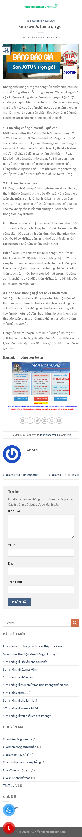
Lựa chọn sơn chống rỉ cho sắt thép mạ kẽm (32, 646)
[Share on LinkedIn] (59, 420)
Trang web (15, 581)
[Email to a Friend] (44, 420)
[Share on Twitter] (37, 420)
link (69, 434)
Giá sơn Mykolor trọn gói (20, 474)
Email (12, 563)
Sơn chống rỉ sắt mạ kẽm (20, 669)
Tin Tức (8, 785)
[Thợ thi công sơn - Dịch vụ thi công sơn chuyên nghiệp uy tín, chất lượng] (41, 5)
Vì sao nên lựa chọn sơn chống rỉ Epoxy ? (30, 654)
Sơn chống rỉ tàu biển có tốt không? (27, 716)
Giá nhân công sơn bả (17, 739)
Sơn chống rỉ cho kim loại (20, 700)
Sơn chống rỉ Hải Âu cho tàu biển (25, 662)
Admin (57, 37)
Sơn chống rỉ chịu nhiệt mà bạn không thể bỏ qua (36, 685)
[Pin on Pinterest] (52, 420)
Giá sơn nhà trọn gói (41, 21)
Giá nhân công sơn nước (20, 747)
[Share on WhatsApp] (23, 420)
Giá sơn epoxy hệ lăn (17, 754)
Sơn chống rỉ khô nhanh (18, 677)
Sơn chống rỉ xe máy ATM (20, 708)
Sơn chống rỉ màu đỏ (16, 692)
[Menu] (5, 7)
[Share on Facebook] (30, 420)
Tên (11, 545)
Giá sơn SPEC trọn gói (64, 474)
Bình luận (14, 511)
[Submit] (75, 623)
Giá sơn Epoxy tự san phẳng (22, 762)
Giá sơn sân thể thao (17, 778)
